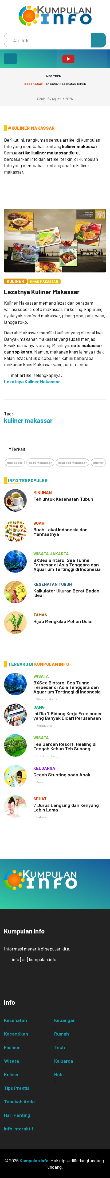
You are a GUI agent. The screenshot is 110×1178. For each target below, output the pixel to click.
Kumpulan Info (34, 1160)
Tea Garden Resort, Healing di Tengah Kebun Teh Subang (64, 746)
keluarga (44, 768)
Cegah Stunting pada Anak (61, 774)
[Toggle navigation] (10, 58)
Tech (59, 1047)
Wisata (11, 1061)
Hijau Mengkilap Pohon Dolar (63, 621)
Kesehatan (15, 1020)
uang (39, 706)
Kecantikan (16, 1034)
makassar (14, 462)
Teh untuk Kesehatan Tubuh (55, 84)
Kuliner (15, 281)
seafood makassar (72, 462)
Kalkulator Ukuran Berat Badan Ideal (66, 593)
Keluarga (63, 1061)
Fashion (12, 1047)
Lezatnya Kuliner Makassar (42, 292)
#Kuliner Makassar (31, 128)
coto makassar (40, 462)
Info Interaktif (19, 1128)
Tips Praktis (16, 1088)
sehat (40, 798)
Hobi (59, 1074)
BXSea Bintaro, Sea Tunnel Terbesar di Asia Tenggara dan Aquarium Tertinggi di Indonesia (67, 564)
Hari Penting (17, 1115)
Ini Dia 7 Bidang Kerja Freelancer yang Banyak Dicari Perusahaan (67, 715)
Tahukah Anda (19, 1101)
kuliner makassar (28, 420)
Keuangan (65, 1020)
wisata (41, 676)
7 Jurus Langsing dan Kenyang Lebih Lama (66, 807)
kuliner (98, 462)
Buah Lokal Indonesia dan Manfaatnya (60, 532)
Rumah (61, 1034)
